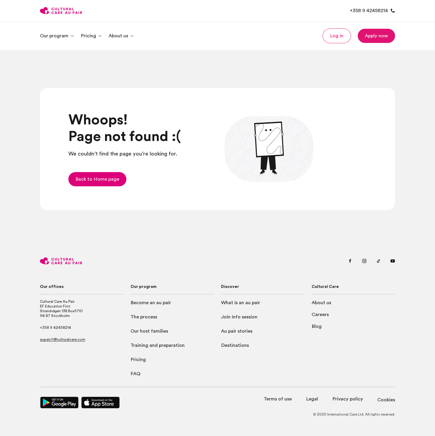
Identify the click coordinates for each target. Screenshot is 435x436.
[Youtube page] (392, 261)
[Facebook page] (350, 261)
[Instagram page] (364, 261)
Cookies (386, 399)
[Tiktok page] (378, 261)
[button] (337, 36)
